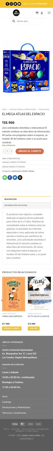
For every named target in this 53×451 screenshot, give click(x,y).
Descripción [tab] (10, 199)
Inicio (4, 109)
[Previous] (2, 306)
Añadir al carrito (29, 151)
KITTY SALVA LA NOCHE (38, 316)
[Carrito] (37, 13)
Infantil (24, 171)
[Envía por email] (20, 177)
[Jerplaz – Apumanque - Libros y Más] (16, 13)
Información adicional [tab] (16, 205)
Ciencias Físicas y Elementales (23, 109)
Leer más (34, 328)
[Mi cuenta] (41, 13)
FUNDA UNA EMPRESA (12, 316)
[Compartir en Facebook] (9, 177)
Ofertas (31, 171)
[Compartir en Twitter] (15, 177)
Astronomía (44, 109)
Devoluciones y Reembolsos (16, 407)
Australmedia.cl (26, 439)
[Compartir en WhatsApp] (4, 177)
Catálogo (6, 402)
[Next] (51, 306)
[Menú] (49, 12)
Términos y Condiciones (14, 413)
